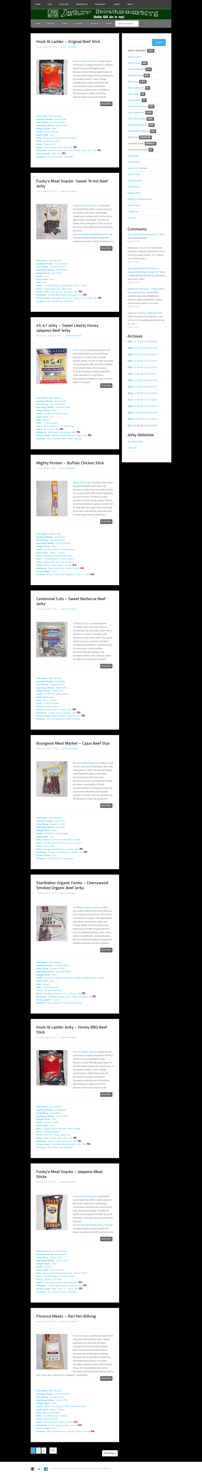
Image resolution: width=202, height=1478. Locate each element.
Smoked (46, 420)
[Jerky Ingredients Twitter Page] (140, 3)
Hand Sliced (55, 1413)
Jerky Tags (133, 81)
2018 (130, 393)
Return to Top (58, 1469)
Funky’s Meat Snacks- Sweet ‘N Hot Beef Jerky (72, 183)
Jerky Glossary (135, 180)
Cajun (46, 846)
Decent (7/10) (60, 119)
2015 (130, 413)
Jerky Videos (134, 187)
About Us (132, 218)
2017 (130, 400)
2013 (130, 425)
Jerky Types (133, 94)
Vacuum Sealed (80, 285)
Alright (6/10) (61, 270)
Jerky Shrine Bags (136, 119)
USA (70, 147)
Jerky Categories (136, 88)
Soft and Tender (70, 138)
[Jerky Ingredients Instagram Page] (147, 3)
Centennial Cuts (81, 623)
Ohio (65, 147)
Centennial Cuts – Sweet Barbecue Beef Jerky (71, 601)
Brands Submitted (136, 69)
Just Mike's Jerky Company (64, 1144)
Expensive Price (59, 438)
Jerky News (133, 156)
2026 (49, 157)
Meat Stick (67, 556)
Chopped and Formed (52, 138)
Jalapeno (55, 426)
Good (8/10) (59, 537)
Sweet (64, 289)
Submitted (68, 157)
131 (53, 1450)
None (54, 128)
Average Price (58, 574)
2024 (130, 354)
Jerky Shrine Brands (137, 125)
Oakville (70, 1431)
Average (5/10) (60, 264)
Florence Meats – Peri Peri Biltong (66, 1316)
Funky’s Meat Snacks (83, 205)
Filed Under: (42, 116)
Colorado (63, 709)
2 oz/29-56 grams (51, 559)
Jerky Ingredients (101, 13)
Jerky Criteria (134, 174)
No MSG (54, 132)
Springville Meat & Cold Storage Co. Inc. (69, 298)
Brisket (46, 700)
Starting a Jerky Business (140, 199)
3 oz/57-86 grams (51, 423)
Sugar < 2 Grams (57, 552)
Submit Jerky (134, 205)
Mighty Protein (80, 482)
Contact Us (133, 211)
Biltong (46, 1413)
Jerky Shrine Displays (138, 131)
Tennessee (68, 292)
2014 (130, 419)
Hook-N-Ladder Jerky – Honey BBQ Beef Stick (71, 1029)
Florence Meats (80, 1336)
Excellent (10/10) (63, 407)
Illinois (70, 1289)
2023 (130, 361)
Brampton (70, 574)
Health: (39, 132)
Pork (56, 1251)
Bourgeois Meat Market (84, 763)
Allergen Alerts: (43, 128)
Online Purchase (74, 438)
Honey (46, 426)
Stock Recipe (66, 285)
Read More (106, 104)
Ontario (60, 565)
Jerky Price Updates (137, 168)
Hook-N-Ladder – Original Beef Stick (68, 41)
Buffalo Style (49, 562)
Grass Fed (67, 978)
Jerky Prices (133, 162)
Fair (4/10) (60, 827)
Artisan (64, 843)
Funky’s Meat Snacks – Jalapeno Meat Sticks (69, 1174)
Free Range (56, 978)
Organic (101, 978)
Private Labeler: (43, 153)
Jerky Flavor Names (137, 106)
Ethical (47, 132)
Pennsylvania (65, 432)
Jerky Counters (135, 57)
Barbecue (48, 706)
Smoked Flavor (50, 990)
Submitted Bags (135, 75)
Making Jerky (134, 193)
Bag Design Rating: (45, 125)
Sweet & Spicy (50, 289)
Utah (90, 298)
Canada (68, 565)
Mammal (58, 116)
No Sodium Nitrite (60, 413)
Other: (39, 141)
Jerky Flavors (134, 100)
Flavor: (39, 144)
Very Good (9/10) (57, 122)
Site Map (72, 1469)
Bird (58, 534)
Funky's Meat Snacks (53, 292)
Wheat (59, 273)
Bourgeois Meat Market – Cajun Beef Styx (73, 743)
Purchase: (41, 157)
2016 (130, 406)
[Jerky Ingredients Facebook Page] (143, 3)
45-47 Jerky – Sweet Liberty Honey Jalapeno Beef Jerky (67, 327)
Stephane (69, 562)
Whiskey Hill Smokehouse (63, 435)
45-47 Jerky (78, 350)
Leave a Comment (68, 47)
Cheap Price (57, 157)
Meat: (38, 138)
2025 (130, 348)
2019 (130, 387)
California (71, 716)
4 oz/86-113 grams (51, 141)
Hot (58, 289)
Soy (53, 273)
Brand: (39, 147)
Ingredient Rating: (44, 119)
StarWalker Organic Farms (86, 907)
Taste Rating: (42, 122)
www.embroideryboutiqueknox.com (91, 234)
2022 (130, 367)
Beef (51, 116)
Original (47, 144)
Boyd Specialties (59, 716)
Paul (54, 144)
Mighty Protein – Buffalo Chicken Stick (70, 463)
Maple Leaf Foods (56, 568)
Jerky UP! (132, 448)
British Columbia (79, 997)
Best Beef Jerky (135, 442)
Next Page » (110, 1453)
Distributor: (41, 150)
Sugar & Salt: (42, 135)
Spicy (46, 1419)
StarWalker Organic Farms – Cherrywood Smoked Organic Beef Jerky (72, 885)
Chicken (52, 534)
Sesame (55, 691)
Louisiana (69, 849)
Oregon (79, 435)
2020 (130, 380)
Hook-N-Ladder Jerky (83, 61)
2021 (130, 374)
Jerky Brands (134, 63)
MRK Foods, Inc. (59, 1289)
